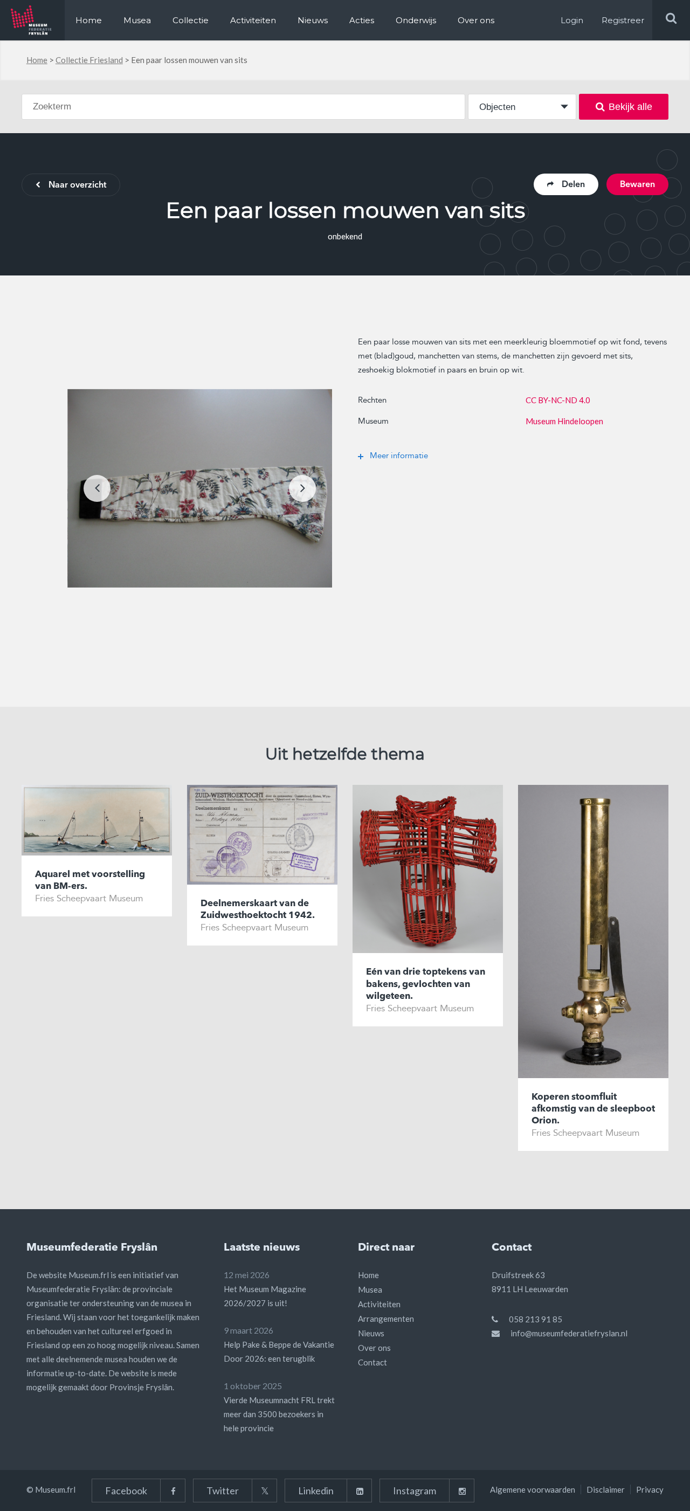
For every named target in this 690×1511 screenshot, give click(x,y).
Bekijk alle (630, 106)
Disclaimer (605, 1489)
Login (572, 20)
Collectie (190, 20)
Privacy (650, 1489)
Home (88, 20)
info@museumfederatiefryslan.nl (568, 1333)
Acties (361, 20)
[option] (199, 488)
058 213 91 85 (535, 1319)
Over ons (476, 20)
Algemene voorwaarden (532, 1489)
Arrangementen (386, 1318)
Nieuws (313, 20)
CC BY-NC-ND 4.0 (558, 400)
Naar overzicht (77, 185)
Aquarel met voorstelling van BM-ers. (90, 880)
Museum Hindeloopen (564, 421)
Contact (372, 1362)
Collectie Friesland (89, 60)
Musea (137, 20)
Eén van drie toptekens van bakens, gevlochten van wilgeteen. (425, 984)
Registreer (623, 20)
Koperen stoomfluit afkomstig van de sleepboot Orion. (593, 1109)
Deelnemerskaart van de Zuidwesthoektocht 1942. (258, 909)
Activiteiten (253, 20)
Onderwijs (416, 20)
